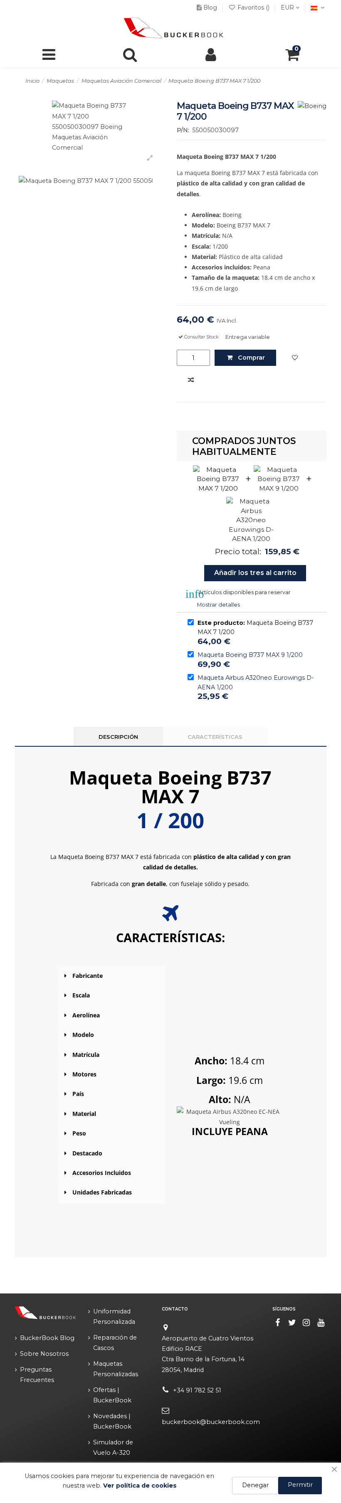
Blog (210, 7)
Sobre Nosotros (44, 1353)
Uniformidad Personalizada (114, 1316)
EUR (288, 7)
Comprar (251, 357)
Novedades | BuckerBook (112, 1421)
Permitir (300, 1484)
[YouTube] (321, 1323)
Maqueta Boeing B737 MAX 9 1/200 (250, 655)
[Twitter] (292, 1323)
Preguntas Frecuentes (37, 1375)
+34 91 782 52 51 (197, 1390)
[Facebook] (277, 1323)
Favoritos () (253, 7)
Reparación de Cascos (115, 1343)
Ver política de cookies (140, 1485)
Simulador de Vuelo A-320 (113, 1447)
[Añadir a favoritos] (295, 358)
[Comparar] (191, 380)
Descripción (118, 736)
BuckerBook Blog (47, 1338)
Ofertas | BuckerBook (112, 1395)
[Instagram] (306, 1323)
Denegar (255, 1485)
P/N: (183, 130)
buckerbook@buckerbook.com (211, 1422)
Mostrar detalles (218, 605)
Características (215, 736)
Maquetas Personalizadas (115, 1369)
